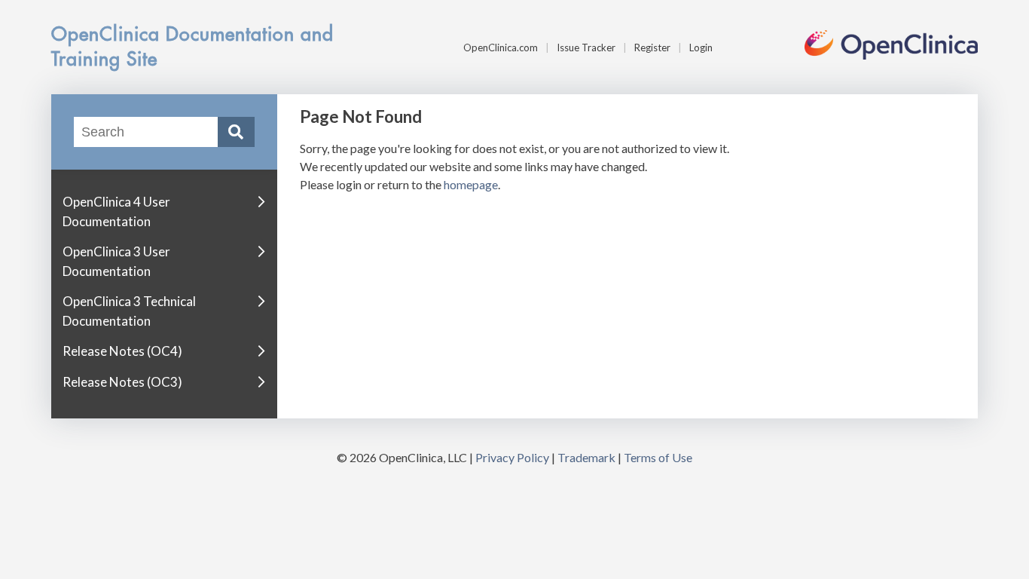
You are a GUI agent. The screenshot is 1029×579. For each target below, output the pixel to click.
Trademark (586, 457)
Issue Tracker (586, 47)
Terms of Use (658, 457)
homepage (471, 184)
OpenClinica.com (500, 47)
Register (652, 47)
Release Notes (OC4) (122, 351)
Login (701, 47)
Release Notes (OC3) (122, 382)
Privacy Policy (512, 457)
